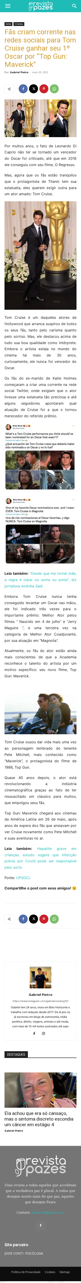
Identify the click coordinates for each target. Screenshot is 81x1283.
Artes (8, 24)
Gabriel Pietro (19, 72)
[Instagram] (45, 1034)
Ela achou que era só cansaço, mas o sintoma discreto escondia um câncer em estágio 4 (38, 1119)
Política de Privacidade (25, 1272)
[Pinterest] (43, 88)
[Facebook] (23, 88)
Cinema (19, 24)
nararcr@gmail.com (48, 1212)
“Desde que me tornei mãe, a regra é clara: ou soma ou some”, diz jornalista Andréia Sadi (40, 579)
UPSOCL (23, 877)
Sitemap (64, 1272)
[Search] (74, 6)
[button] (7, 6)
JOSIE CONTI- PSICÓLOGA (23, 1253)
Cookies (50, 1272)
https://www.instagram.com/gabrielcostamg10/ (40, 1001)
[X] (33, 88)
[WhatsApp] (54, 88)
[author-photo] (40, 988)
